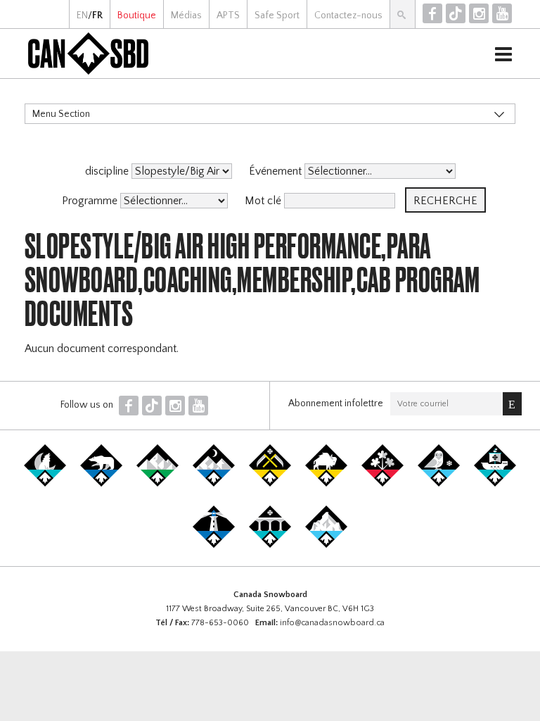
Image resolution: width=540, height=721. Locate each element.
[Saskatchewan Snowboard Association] (270, 483)
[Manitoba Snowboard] (326, 483)
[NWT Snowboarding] (101, 483)
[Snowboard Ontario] (382, 483)
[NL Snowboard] (326, 545)
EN (82, 15)
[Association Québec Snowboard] (439, 483)
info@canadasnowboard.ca (332, 622)
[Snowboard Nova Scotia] (214, 545)
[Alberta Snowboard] (214, 483)
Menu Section (61, 114)
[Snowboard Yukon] (45, 483)
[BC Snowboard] (157, 483)
